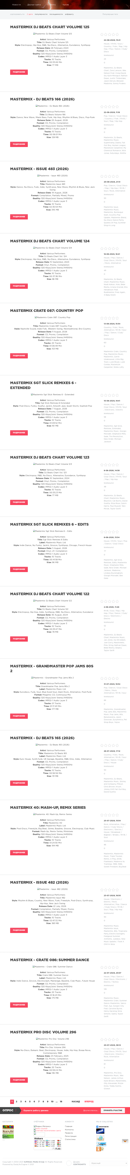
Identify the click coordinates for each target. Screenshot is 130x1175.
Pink (106, 645)
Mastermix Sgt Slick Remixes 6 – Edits (49, 524)
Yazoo (117, 722)
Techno (115, 982)
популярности (41, 14)
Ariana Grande (116, 287)
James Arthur (117, 1078)
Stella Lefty (119, 367)
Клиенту (51, 5)
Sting (111, 645)
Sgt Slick (118, 426)
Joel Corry (108, 642)
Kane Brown (109, 1081)
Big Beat (122, 867)
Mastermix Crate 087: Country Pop (46, 310)
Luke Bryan (114, 362)
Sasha (114, 1014)
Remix (106, 859)
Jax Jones (108, 640)
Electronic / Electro (114, 410)
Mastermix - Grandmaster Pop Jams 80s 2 (51, 669)
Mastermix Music (111, 140)
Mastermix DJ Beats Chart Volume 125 (49, 27)
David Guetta (110, 792)
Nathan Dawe (120, 645)
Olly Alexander (110, 1083)
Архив (65, 5)
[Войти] (123, 5)
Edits (114, 562)
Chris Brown (109, 787)
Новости (16, 5)
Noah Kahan (109, 284)
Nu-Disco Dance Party (114, 220)
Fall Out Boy (120, 789)
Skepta (118, 648)
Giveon (107, 1089)
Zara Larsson (115, 70)
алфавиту (69, 14)
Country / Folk (110, 46)
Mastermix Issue (111, 207)
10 (52, 1102)
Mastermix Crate (111, 351)
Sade (106, 436)
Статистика (70, 1139)
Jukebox (116, 939)
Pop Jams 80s (110, 712)
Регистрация (70, 1136)
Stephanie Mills (119, 434)
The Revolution (116, 436)
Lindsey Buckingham (113, 573)
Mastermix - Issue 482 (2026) (39, 882)
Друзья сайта (34, 5)
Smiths (123, 153)
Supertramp (109, 143)
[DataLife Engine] (5, 5)
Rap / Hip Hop (116, 121)
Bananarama (109, 717)
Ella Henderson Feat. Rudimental (115, 289)
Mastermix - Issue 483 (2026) (39, 169)
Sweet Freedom (111, 867)
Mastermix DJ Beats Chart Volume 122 (49, 594)
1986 (120, 864)
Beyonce (108, 501)
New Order (108, 439)
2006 (119, 859)
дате (31, 14)
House (106, 44)
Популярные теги (110, 14)
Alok (118, 284)
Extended (116, 428)
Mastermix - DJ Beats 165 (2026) (42, 738)
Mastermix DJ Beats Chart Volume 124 (50, 241)
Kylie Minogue (113, 76)
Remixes (107, 428)
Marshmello (119, 642)
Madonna (116, 570)
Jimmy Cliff (109, 789)
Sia (105, 76)
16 (61, 1102)
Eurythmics (118, 719)
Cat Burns (116, 501)
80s (121, 714)
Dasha (118, 143)
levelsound (108, 55)
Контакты (69, 1129)
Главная (68, 1126)
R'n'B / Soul (116, 44)
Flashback (108, 861)
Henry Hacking (110, 1011)
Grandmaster (120, 709)
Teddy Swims (115, 1086)
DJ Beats (118, 137)
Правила (69, 1133)
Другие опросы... (90, 1110)
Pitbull (120, 784)
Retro (107, 690)
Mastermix (108, 68)
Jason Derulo (110, 81)
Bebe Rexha (109, 648)
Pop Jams (114, 714)
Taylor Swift (115, 509)
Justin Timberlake (118, 78)
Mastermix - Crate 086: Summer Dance (49, 960)
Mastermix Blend (118, 217)
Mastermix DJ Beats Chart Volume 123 (49, 457)
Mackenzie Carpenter (113, 148)
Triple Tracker (116, 856)
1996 (115, 864)
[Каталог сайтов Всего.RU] (16, 1131)
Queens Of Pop (110, 223)
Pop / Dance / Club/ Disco (115, 116)
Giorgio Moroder (111, 575)
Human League (118, 145)
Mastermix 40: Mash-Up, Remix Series (48, 807)
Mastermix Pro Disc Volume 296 (43, 1032)
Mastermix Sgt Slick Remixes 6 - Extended (43, 385)
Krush (118, 787)
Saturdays (114, 153)
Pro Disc (117, 1073)
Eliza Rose (115, 503)
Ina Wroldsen (119, 640)
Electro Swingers (117, 934)
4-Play (113, 859)
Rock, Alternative (117, 191)
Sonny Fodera (119, 83)
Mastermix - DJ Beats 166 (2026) (42, 99)
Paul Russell (115, 506)
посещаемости (56, 14)
